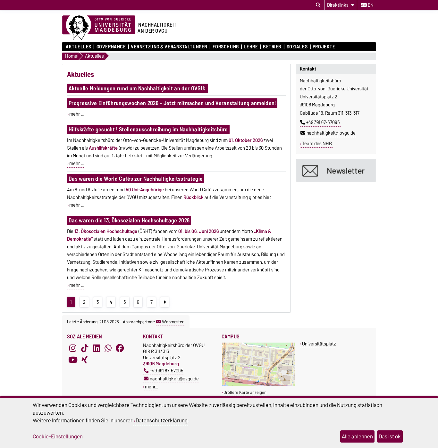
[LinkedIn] (96, 348)
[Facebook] (120, 348)
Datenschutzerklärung (162, 420)
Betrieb (272, 47)
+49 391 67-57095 (323, 122)
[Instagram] (73, 348)
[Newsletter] (336, 170)
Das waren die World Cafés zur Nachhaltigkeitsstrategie (136, 178)
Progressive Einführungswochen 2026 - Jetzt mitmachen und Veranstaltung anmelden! (172, 103)
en (370, 5)
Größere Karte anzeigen (244, 392)
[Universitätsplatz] (258, 384)
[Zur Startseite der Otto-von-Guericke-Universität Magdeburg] (99, 28)
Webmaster (173, 322)
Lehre (251, 47)
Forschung (226, 47)
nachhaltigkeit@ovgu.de (331, 133)
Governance (111, 47)
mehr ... (76, 114)
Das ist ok (390, 436)
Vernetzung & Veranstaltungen (169, 47)
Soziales (297, 47)
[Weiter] (164, 302)
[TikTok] (84, 348)
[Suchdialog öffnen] (318, 5)
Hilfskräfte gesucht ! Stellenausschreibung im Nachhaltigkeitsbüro (148, 129)
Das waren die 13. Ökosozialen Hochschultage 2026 (129, 220)
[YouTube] (73, 359)
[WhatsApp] (108, 348)
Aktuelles (78, 47)
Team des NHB (317, 143)
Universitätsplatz (319, 344)
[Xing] (84, 359)
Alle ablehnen (357, 436)
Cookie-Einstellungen (58, 436)
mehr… (151, 387)
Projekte (324, 47)
